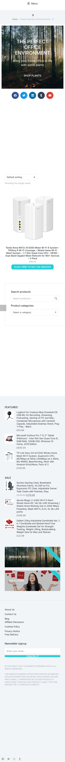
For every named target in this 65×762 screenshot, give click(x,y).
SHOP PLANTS (32, 75)
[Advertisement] (32, 357)
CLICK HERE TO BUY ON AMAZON (32, 267)
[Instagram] (14, 759)
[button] (32, 3)
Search (55, 298)
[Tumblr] (20, 759)
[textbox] (22, 312)
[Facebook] (3, 759)
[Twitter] (8, 759)
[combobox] (35, 312)
